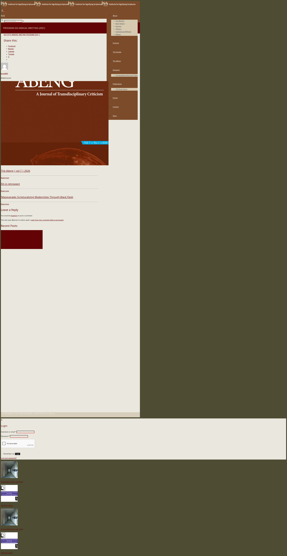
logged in (14, 216)
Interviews (9, 240)
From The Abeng (11, 234)
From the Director (11, 237)
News (7, 242)
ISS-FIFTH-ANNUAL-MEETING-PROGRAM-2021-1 (22, 35)
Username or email (8, 432)
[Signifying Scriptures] (68, 5)
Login (17, 454)
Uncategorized (10, 248)
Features (8, 231)
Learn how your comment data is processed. (47, 220)
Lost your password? (9, 458)
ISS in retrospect (10, 184)
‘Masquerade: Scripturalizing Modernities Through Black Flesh (37, 197)
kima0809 (4, 74)
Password (5, 436)
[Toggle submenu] (124, 37)
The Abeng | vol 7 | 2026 (15, 170)
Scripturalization (11, 245)
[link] (23, 21)
